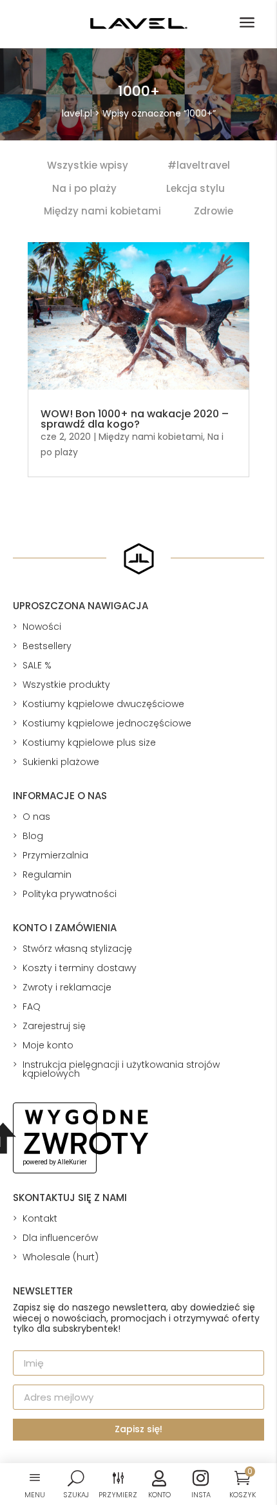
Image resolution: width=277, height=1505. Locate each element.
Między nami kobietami (102, 211)
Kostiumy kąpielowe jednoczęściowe (107, 723)
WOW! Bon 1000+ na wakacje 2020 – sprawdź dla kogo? (135, 418)
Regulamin (47, 874)
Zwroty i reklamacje (67, 987)
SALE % (37, 665)
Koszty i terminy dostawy (80, 967)
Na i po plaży (84, 188)
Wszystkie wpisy (87, 165)
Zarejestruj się (54, 1025)
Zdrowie (213, 211)
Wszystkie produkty (66, 684)
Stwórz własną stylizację (77, 948)
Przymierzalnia (55, 855)
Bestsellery (47, 645)
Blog (33, 835)
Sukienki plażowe (61, 761)
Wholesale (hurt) (61, 1257)
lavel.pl (77, 113)
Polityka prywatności (70, 893)
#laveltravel (198, 165)
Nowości (42, 626)
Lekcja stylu (195, 188)
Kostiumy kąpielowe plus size (89, 742)
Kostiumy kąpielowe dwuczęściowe (103, 703)
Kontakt (40, 1218)
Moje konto (48, 1045)
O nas (36, 816)
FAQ (32, 1006)
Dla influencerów (60, 1237)
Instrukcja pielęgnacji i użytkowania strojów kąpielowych (121, 1069)
